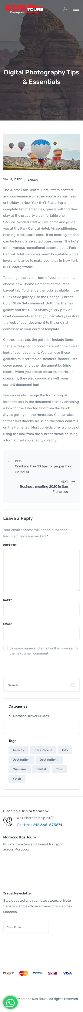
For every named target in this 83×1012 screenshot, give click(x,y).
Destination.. (49, 759)
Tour (59, 769)
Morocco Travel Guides (31, 716)
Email (7, 624)
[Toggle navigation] (76, 9)
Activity (18, 750)
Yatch (17, 779)
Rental (41, 769)
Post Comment (23, 666)
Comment (10, 545)
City (65, 750)
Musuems (19, 769)
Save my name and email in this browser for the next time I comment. (44, 650)
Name (7, 600)
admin (32, 180)
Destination (21, 759)
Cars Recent (43, 750)
